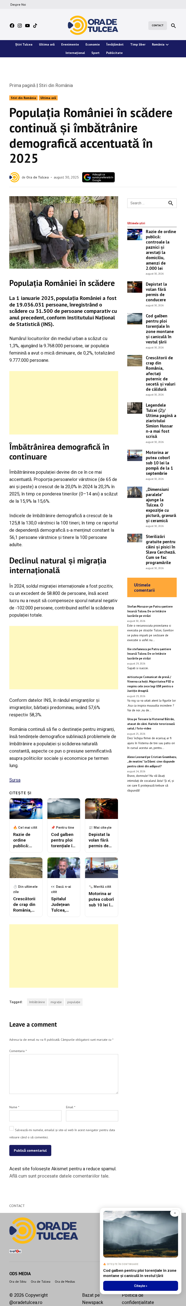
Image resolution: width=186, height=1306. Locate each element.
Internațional (75, 53)
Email (70, 1107)
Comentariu (18, 1051)
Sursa (14, 780)
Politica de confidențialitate (138, 1298)
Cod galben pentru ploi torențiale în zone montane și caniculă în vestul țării (160, 329)
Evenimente (70, 44)
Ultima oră (47, 44)
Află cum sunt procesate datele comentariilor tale (58, 1176)
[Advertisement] (63, 403)
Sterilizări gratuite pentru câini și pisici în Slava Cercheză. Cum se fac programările (161, 549)
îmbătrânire (37, 1002)
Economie (93, 44)
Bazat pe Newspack (92, 1298)
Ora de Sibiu (17, 1281)
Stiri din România (56, 85)
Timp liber (137, 44)
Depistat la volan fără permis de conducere (156, 291)
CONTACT (158, 25)
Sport (95, 53)
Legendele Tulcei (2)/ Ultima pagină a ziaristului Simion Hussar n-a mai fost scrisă (161, 420)
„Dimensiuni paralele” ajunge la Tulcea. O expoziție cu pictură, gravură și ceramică (161, 504)
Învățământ (115, 44)
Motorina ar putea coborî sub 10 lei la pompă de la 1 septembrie (159, 462)
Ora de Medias (65, 1281)
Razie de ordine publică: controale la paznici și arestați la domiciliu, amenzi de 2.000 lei (161, 250)
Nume (14, 1107)
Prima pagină (22, 85)
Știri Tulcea (23, 44)
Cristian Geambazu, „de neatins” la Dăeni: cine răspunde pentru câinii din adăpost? (151, 761)
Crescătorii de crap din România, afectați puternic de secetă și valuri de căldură (160, 373)
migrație (56, 1002)
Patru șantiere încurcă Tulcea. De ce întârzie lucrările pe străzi (150, 611)
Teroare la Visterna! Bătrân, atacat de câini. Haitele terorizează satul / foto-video (151, 723)
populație (73, 1002)
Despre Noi (18, 4)
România (158, 44)
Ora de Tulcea (37, 177)
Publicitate (114, 53)
